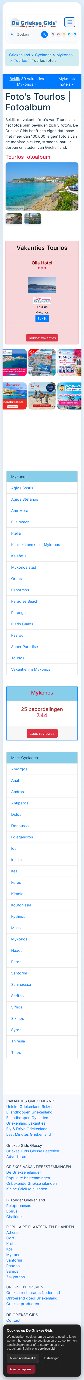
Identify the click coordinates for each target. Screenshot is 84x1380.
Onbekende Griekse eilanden (31, 1183)
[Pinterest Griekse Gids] (74, 34)
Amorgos (19, 769)
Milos (16, 927)
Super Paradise (24, 646)
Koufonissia (21, 905)
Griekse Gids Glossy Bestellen (32, 1151)
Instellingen (51, 1358)
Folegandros (22, 837)
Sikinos (17, 1018)
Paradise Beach (24, 601)
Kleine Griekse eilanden (26, 1189)
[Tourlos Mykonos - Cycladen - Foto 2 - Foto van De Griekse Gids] (13, 218)
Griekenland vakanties (25, 1123)
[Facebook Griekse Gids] (69, 34)
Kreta (11, 1243)
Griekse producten (22, 1303)
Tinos (16, 1052)
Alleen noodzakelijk (23, 1358)
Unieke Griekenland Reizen (29, 1106)
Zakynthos (15, 1277)
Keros (16, 882)
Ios (13, 848)
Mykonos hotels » (67, 81)
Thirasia (18, 1041)
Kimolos (18, 893)
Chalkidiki (15, 1216)
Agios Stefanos (24, 499)
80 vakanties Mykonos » (27, 81)
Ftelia (16, 533)
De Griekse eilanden (24, 1172)
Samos (12, 1271)
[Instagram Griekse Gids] (63, 34)
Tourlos (20, 60)
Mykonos (64, 55)
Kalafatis (18, 556)
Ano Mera (19, 510)
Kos (9, 1249)
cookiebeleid (46, 1348)
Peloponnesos (18, 1205)
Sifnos (16, 1007)
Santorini (19, 973)
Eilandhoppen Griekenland (29, 1112)
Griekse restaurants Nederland (33, 1292)
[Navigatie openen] (69, 22)
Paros (16, 961)
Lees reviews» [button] (42, 733)
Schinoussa (21, 984)
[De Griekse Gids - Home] (33, 22)
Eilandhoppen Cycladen (27, 1117)
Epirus (11, 1211)
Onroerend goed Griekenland (31, 1298)
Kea (14, 871)
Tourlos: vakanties (42, 338)
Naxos (16, 950)
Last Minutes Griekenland (28, 1134)
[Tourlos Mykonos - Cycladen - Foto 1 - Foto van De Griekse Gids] (32, 218)
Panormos (20, 590)
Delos (16, 814)
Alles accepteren (21, 1369)
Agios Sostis (22, 488)
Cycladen (43, 55)
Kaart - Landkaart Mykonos (35, 544)
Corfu (11, 1238)
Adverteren (16, 1156)
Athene (12, 1232)
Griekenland (19, 55)
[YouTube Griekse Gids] (58, 34)
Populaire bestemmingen (28, 1177)
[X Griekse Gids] (53, 34)
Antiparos (19, 803)
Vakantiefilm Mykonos (30, 669)
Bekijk (42, 318)
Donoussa (20, 825)
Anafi (15, 780)
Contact (13, 1320)
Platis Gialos (22, 624)
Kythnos (18, 916)
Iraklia (16, 859)
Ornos (16, 578)
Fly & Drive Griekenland (27, 1128)
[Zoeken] (44, 34)
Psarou (17, 635)
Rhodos (13, 1265)
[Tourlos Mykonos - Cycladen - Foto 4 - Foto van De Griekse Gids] (42, 186)
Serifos (17, 995)
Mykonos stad (23, 567)
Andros (17, 791)
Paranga (18, 612)
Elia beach (20, 522)
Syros (16, 1029)
